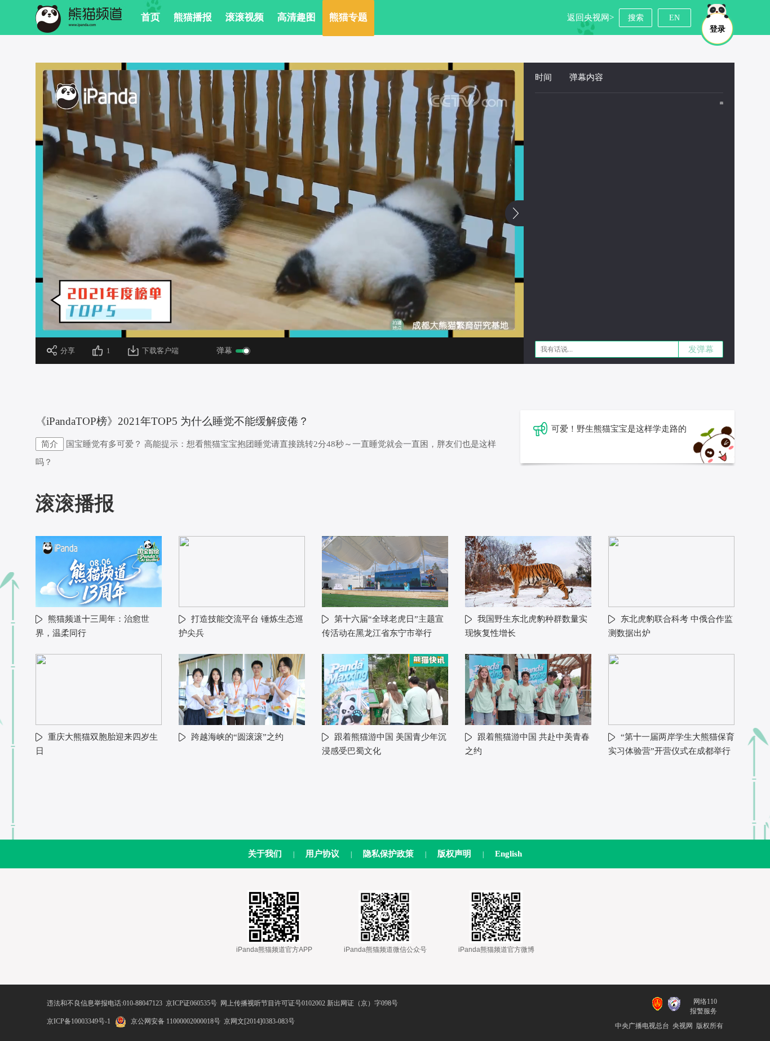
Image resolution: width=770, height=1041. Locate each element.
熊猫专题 (348, 17)
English (508, 853)
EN (674, 18)
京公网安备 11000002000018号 (175, 1021)
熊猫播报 (193, 17)
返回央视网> (590, 17)
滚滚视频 (244, 17)
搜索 (636, 18)
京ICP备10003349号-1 (78, 1021)
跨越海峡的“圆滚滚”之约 (237, 736)
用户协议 (322, 853)
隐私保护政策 (388, 853)
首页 (150, 17)
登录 (717, 29)
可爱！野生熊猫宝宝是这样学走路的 (619, 428)
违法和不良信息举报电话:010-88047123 (104, 1003)
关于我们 (265, 853)
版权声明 (454, 853)
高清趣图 (296, 17)
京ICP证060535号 (191, 1003)
